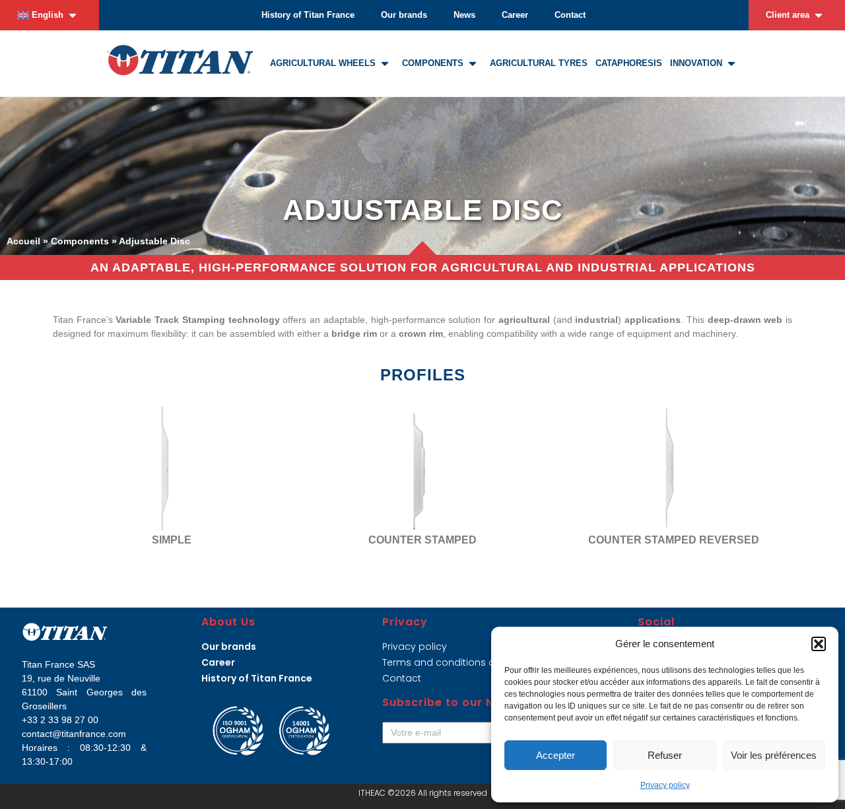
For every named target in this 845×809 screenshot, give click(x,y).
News (464, 15)
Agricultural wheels (323, 63)
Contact (570, 15)
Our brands (404, 15)
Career (515, 15)
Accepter (555, 755)
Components (432, 63)
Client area (787, 15)
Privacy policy (665, 785)
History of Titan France (308, 15)
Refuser (665, 755)
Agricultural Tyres (539, 63)
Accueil (23, 241)
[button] (818, 644)
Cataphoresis (628, 63)
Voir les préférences (774, 755)
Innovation (696, 63)
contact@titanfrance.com (74, 733)
